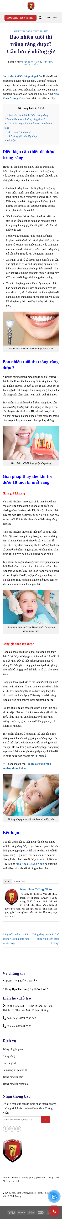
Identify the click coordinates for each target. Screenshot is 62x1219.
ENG (55, 17)
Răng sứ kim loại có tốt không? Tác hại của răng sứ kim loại (16, 939)
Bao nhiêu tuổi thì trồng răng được (22, 76)
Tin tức (44, 31)
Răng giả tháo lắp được (23, 136)
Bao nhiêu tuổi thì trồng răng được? (24, 119)
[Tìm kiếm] (40, 17)
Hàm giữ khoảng (19, 131)
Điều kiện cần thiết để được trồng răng (26, 115)
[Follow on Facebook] (6, 1129)
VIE (48, 17)
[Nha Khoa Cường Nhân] (31, 6)
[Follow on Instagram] (12, 1129)
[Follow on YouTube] (18, 1129)
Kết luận (10, 140)
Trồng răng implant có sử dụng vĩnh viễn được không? (45, 939)
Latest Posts (19, 881)
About (7, 881)
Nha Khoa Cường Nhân (30, 863)
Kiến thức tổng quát (26, 31)
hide (41, 108)
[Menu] (5, 6)
